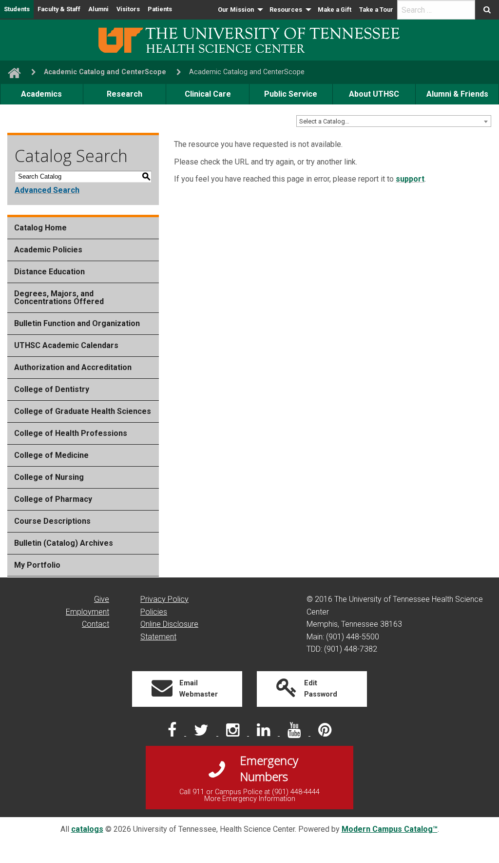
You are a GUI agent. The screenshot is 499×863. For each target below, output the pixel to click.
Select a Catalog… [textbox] (324, 121)
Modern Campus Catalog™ (390, 829)
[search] (436, 10)
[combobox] (393, 121)
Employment (87, 611)
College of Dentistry (51, 389)
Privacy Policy (164, 599)
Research (124, 94)
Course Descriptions (52, 521)
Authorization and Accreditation (73, 367)
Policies (153, 611)
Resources (285, 9)
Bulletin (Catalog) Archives (63, 543)
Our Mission (236, 9)
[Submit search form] (487, 10)
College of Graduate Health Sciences (82, 411)
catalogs (87, 829)
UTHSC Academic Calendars (66, 345)
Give (101, 599)
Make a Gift (334, 9)
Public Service (290, 94)
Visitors (128, 9)
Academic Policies (48, 249)
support (410, 179)
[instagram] (233, 733)
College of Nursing (49, 477)
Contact (95, 624)
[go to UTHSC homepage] (10, 72)
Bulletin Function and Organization (77, 323)
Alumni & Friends (457, 94)
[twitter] (202, 733)
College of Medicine (51, 455)
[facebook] (173, 733)
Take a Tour (376, 9)
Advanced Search (47, 190)
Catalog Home (40, 227)
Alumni (98, 9)
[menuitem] (240, 10)
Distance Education (49, 271)
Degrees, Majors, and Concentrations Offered (59, 297)
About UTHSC (374, 94)
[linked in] (264, 733)
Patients (160, 9)
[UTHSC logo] (250, 39)
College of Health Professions (70, 433)
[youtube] (295, 733)
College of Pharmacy (53, 499)
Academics (41, 94)
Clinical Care (208, 94)
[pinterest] (324, 733)
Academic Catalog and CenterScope (105, 72)
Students (17, 9)
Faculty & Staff (59, 9)
